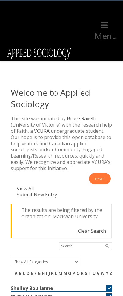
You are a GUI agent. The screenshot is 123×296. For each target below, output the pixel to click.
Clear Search (92, 231)
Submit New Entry (37, 194)
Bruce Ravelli (81, 118)
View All (25, 188)
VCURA (42, 131)
